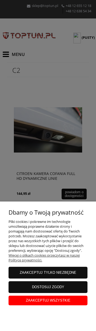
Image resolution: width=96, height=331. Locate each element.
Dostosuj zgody (48, 287)
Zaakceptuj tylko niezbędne (48, 273)
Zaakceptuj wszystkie (48, 300)
